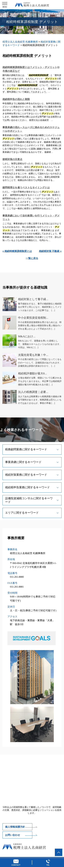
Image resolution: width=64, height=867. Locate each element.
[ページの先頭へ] (58, 852)
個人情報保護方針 (15, 826)
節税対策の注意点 (12, 159)
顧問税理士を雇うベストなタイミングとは (26, 187)
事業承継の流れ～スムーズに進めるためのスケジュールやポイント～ (31, 129)
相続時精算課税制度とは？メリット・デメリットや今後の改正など (31, 69)
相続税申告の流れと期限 (16, 99)
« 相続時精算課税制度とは (17, 251)
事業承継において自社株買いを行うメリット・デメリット (31, 217)
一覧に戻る (32, 258)
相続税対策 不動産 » (50, 251)
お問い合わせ (12, 835)
